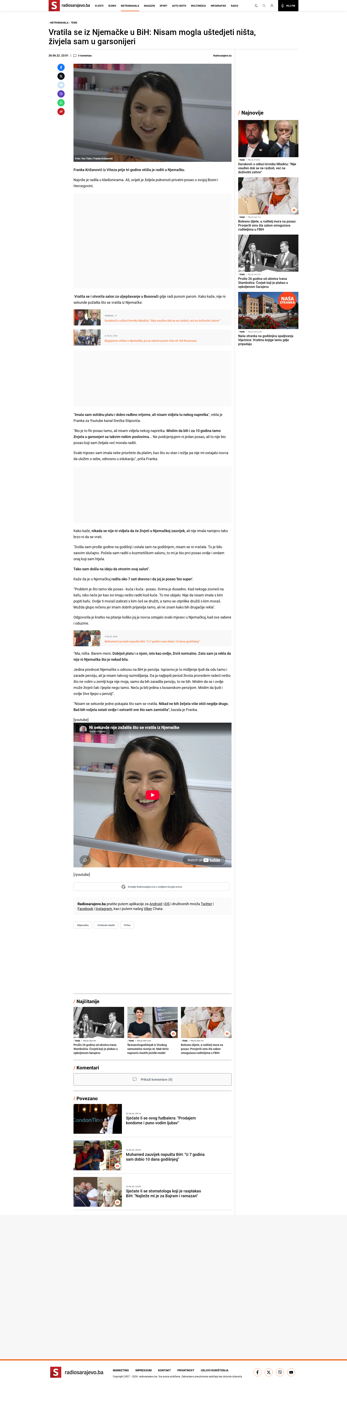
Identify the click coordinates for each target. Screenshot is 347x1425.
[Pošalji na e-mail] (61, 85)
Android (155, 903)
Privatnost (185, 1370)
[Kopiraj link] (61, 111)
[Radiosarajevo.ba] (76, 1372)
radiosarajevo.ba (148, 1376)
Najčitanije (88, 1001)
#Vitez (127, 925)
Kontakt (164, 1370)
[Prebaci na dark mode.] (256, 5)
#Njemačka (83, 925)
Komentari (88, 1067)
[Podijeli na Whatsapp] (61, 102)
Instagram (104, 908)
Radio (234, 5)
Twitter (206, 903)
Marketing (121, 1370)
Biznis (112, 5)
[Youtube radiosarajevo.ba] (291, 1372)
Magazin (149, 5)
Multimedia (198, 5)
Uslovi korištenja (214, 1370)
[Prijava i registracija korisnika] (273, 5)
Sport (163, 5)
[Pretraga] (264, 5)
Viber (148, 908)
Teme (74, 22)
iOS (167, 903)
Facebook (85, 908)
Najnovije (252, 112)
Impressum (143, 1370)
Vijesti (99, 5)
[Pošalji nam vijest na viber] (280, 1372)
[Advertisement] (152, 241)
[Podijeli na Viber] (61, 93)
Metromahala (130, 5)
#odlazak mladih (106, 925)
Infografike (218, 5)
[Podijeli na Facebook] (61, 67)
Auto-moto (179, 5)
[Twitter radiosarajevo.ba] (269, 1372)
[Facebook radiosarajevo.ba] (257, 1372)
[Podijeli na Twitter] (61, 76)
